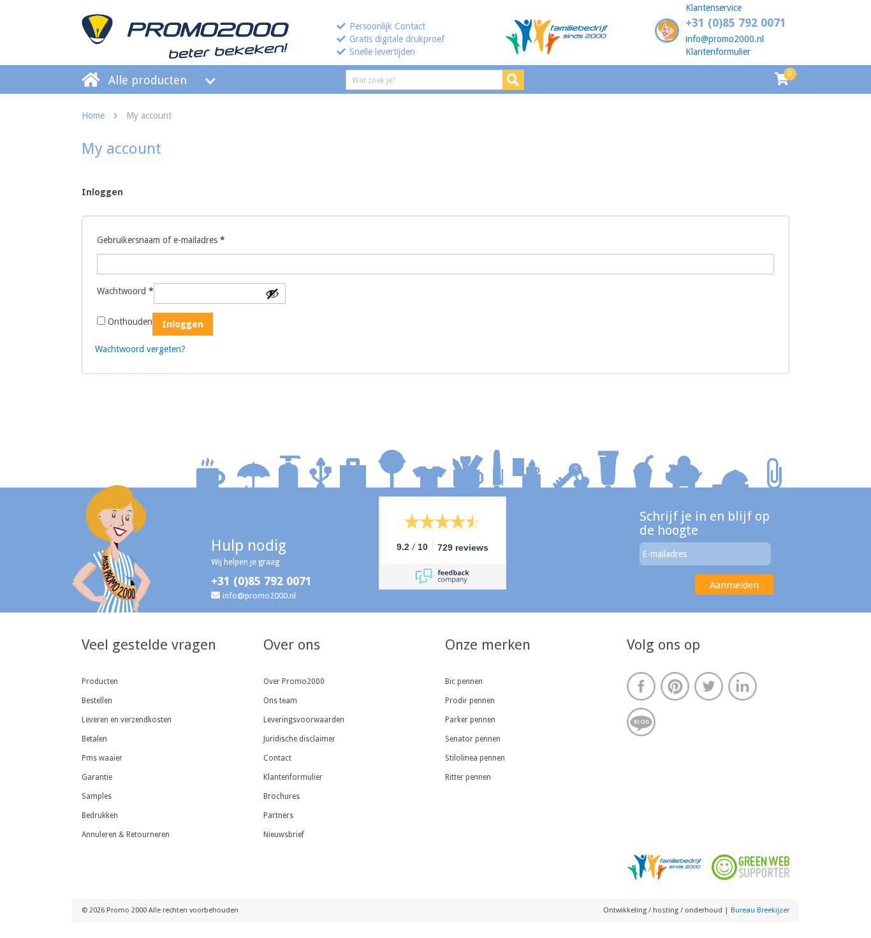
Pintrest (675, 686)
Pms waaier (102, 758)
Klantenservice (713, 8)
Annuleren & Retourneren (126, 834)
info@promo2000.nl (724, 39)
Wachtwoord (125, 290)
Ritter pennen (468, 777)
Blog (641, 722)
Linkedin (742, 686)
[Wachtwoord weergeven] (272, 294)
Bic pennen (464, 681)
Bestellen (97, 700)
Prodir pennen (470, 700)
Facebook (641, 686)
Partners (278, 815)
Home (93, 115)
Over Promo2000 (294, 681)
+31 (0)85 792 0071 (735, 22)
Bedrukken (100, 815)
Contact (277, 758)
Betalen (94, 738)
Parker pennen (470, 719)
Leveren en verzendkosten (127, 719)
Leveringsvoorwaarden (303, 719)
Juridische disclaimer (299, 738)
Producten (100, 681)
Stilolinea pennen (475, 758)
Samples (97, 796)
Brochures (281, 796)
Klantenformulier (717, 52)
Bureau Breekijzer (760, 910)
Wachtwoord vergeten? (140, 349)
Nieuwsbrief (283, 834)
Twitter (708, 686)
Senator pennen (473, 738)
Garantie (97, 777)
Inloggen (182, 324)
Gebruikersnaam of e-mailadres (161, 239)
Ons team (280, 700)
